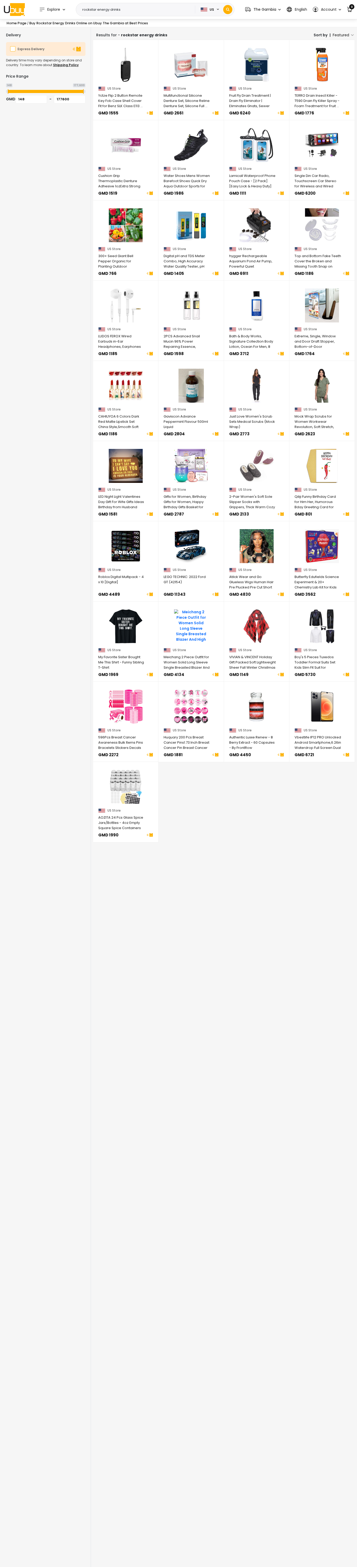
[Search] (227, 9)
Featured (341, 35)
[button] (263, 9)
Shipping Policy (66, 65)
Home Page (16, 23)
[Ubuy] (14, 9)
